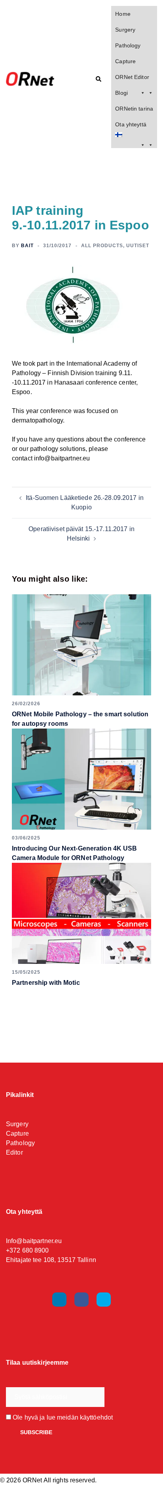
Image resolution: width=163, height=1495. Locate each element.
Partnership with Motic (46, 982)
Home (122, 14)
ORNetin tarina (134, 108)
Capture (125, 61)
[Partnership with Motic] (81, 913)
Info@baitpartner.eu (34, 1241)
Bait (27, 245)
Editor (14, 1152)
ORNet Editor (132, 77)
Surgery (125, 29)
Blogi (121, 93)
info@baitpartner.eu (62, 458)
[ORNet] (37, 79)
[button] (98, 79)
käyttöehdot (96, 1417)
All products (102, 245)
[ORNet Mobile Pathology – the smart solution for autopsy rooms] (81, 644)
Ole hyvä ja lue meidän (62, 1417)
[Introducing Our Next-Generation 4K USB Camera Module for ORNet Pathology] (81, 779)
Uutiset (137, 245)
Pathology (127, 45)
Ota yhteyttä (130, 124)
